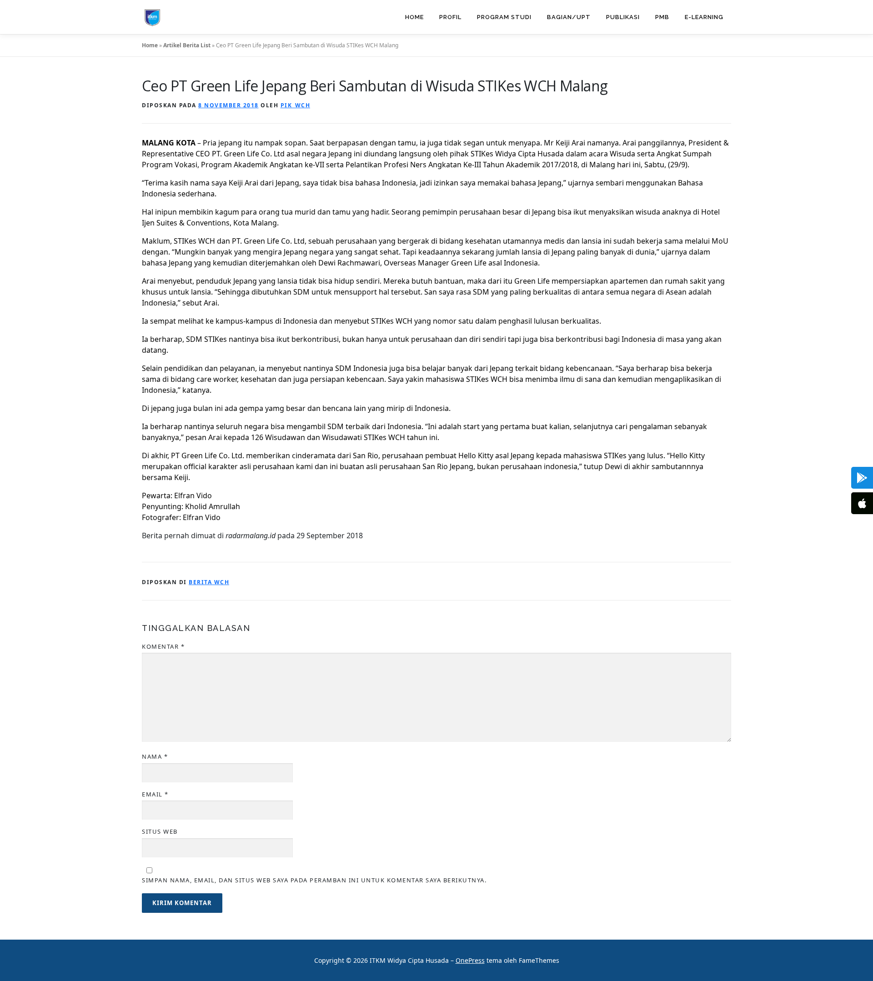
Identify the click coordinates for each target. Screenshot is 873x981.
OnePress (470, 960)
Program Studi (504, 17)
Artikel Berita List (187, 45)
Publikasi (623, 17)
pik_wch (296, 105)
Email (155, 794)
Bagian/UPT (569, 17)
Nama (155, 756)
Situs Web (160, 831)
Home (414, 17)
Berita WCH (209, 582)
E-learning (704, 17)
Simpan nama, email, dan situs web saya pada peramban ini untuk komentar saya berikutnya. (314, 880)
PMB (662, 17)
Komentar (163, 646)
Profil (450, 17)
